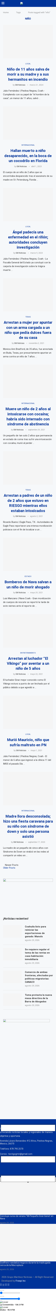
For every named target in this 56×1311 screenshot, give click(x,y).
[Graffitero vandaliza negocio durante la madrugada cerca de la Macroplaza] (28, 1242)
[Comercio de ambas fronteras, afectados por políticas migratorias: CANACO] (12, 977)
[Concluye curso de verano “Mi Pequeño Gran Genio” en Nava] (28, 1196)
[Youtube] (8, 1284)
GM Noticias (20, 85)
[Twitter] (3, 1284)
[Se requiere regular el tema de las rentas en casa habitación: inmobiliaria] (12, 954)
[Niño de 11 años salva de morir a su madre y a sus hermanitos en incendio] (28, 41)
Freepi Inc (21, 1280)
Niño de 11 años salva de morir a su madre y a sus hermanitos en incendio (28, 74)
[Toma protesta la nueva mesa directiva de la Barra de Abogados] (12, 999)
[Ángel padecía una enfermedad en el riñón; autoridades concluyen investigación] (28, 204)
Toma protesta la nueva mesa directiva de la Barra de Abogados (38, 998)
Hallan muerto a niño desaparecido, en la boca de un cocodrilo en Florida (28, 155)
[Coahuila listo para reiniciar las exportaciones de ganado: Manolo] (12, 931)
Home (6, 12)
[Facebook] (1, 1284)
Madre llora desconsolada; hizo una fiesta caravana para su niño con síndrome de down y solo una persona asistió (28, 826)
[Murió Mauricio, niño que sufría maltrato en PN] (28, 712)
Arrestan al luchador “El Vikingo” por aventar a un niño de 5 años (28, 663)
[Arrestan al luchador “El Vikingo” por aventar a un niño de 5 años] (28, 630)
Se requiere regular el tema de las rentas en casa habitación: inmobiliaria (37, 954)
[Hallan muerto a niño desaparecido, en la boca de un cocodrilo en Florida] (28, 123)
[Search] (52, 3)
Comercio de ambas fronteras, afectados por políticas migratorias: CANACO (39, 977)
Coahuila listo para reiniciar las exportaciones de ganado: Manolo (35, 931)
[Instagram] (6, 1284)
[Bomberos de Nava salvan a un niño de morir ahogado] (28, 554)
